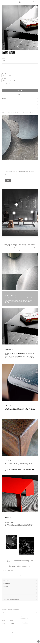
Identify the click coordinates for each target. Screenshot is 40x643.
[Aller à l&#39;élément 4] (13, 53)
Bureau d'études (11, 617)
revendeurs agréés (13, 67)
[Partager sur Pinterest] (8, 84)
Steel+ (10, 616)
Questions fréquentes (25, 623)
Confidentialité (11, 620)
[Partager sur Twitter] (6, 84)
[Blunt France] (20, 2)
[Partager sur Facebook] (5, 84)
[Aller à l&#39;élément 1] (3, 53)
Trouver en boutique (20, 86)
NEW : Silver (3, 616)
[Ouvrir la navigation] (2, 1)
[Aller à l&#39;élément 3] (10, 53)
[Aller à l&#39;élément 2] (6, 53)
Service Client (3, 617)
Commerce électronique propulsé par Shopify (12, 632)
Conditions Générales (12, 623)
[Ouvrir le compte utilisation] (35, 1)
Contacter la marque (20, 94)
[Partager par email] (10, 84)
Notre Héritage (3, 620)
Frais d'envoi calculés (7, 61)
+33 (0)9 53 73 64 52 (21, 620)
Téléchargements (3, 623)
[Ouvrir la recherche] (33, 1)
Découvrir (8, 180)
